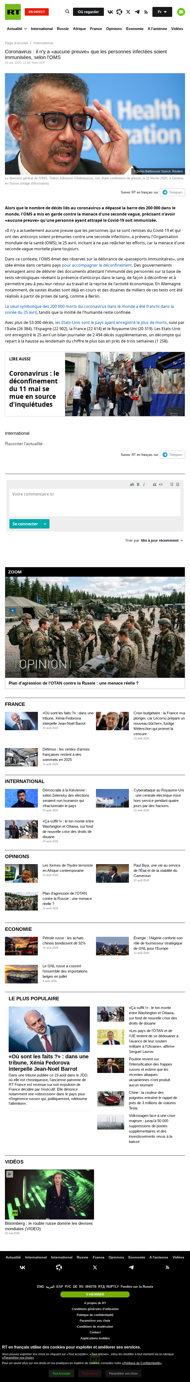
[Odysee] (119, 12)
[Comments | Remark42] (95, 513)
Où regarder (88, 12)
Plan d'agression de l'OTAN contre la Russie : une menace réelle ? (67, 898)
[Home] (13, 12)
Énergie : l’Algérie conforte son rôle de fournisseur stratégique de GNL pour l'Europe (158, 943)
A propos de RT (95, 1303)
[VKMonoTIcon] (110, 12)
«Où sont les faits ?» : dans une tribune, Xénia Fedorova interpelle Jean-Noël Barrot (68, 718)
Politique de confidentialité (95, 1315)
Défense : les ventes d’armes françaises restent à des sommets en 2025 (66, 754)
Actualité (14, 29)
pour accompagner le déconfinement (97, 265)
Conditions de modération (95, 1326)
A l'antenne (157, 29)
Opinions (114, 29)
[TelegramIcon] (137, 12)
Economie (134, 29)
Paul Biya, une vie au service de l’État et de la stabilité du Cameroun (157, 870)
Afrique (79, 29)
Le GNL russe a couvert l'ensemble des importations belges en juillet (65, 971)
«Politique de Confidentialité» (142, 1363)
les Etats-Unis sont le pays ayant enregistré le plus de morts (111, 322)
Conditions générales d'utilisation (95, 1309)
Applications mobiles (95, 1338)
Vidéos (177, 29)
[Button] (181, 12)
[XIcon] (128, 12)
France (96, 29)
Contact (95, 1332)
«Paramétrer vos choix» (18, 1357)
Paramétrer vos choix (95, 1320)
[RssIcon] (146, 12)
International (42, 29)
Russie (63, 29)
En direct (37, 12)
